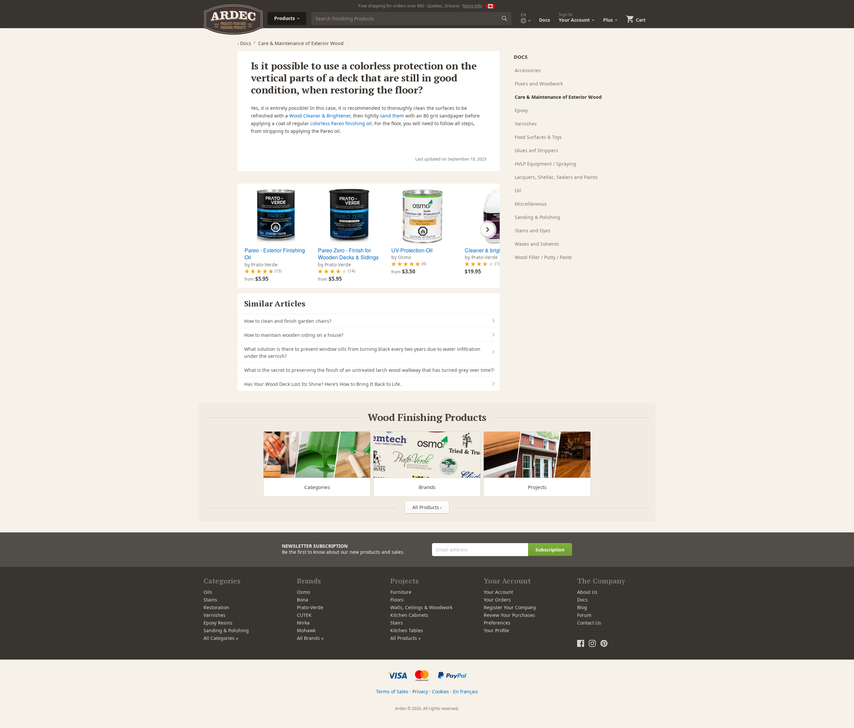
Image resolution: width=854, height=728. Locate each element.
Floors (397, 599)
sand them (392, 115)
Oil (518, 190)
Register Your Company (510, 607)
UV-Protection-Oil (412, 250)
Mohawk (306, 630)
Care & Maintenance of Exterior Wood (558, 97)
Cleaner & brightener (489, 250)
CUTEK (304, 615)
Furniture (400, 592)
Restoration (216, 607)
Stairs (396, 623)
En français (465, 691)
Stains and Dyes (532, 230)
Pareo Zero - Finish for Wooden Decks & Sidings (348, 253)
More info (472, 6)
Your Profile (496, 630)
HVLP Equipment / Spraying (545, 164)
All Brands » (310, 638)
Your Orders (497, 599)
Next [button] (487, 229)
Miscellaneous (531, 204)
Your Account (498, 592)
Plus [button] (608, 20)
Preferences (497, 623)
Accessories (528, 70)
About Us (587, 592)
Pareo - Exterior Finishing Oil (275, 253)
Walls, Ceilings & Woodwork (421, 607)
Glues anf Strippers (536, 150)
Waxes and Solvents (537, 244)
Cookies (440, 691)
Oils (207, 592)
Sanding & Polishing (537, 217)
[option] (275, 236)
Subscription (549, 549)
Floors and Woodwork (539, 83)
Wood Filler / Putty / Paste (543, 257)
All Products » (405, 638)
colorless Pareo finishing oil (341, 123)
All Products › (427, 507)
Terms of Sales (392, 691)
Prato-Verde (310, 607)
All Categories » (220, 638)
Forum (584, 615)
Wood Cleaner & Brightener (319, 115)
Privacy (420, 691)
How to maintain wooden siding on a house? (293, 335)
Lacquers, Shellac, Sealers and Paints (556, 177)
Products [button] (285, 18)
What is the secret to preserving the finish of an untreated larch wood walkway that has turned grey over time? (368, 370)
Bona (302, 599)
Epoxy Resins (218, 623)
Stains (210, 599)
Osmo (303, 592)
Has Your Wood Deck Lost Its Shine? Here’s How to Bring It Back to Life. (322, 384)
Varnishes (526, 123)
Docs (544, 20)
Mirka (303, 623)
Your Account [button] (575, 17)
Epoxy (521, 110)
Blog (582, 607)
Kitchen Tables (406, 630)
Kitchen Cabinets (409, 615)
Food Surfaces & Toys (538, 137)
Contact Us (589, 623)
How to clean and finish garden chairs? (287, 321)
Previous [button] (250, 229)
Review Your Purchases (509, 615)
